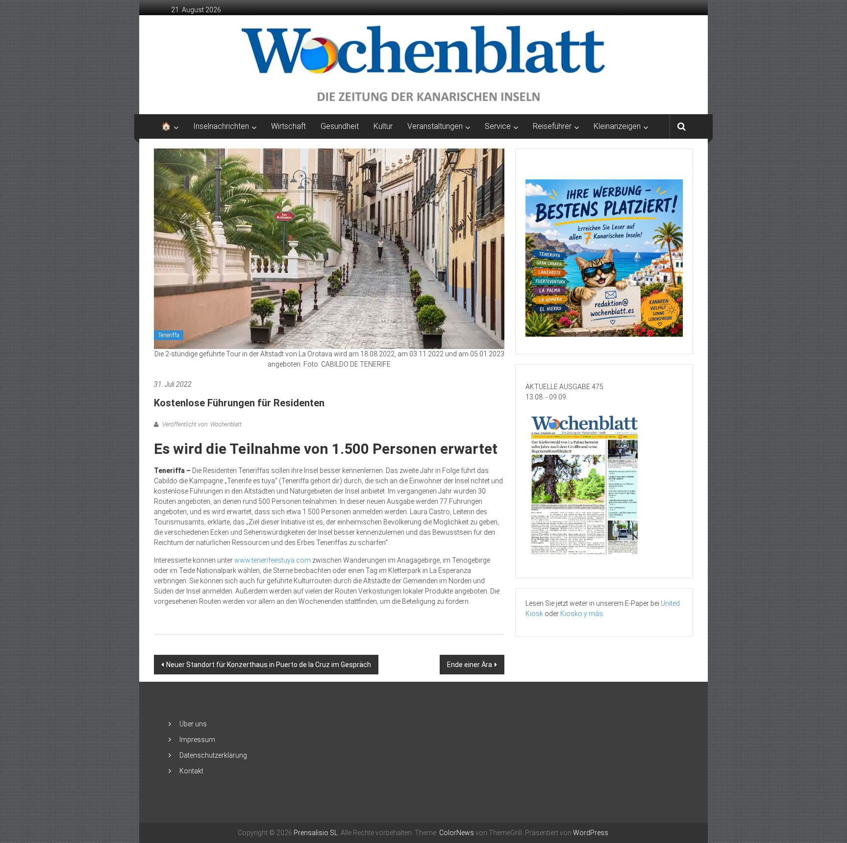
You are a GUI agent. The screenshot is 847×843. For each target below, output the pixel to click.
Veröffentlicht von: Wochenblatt (201, 424)
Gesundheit (340, 126)
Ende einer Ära (469, 665)
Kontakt (191, 771)
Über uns (193, 724)
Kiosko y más (581, 614)
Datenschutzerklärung (213, 755)
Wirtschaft (288, 126)
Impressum (197, 740)
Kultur (383, 126)
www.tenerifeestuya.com (272, 560)
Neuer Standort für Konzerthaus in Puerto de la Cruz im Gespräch (268, 665)
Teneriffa (168, 335)
